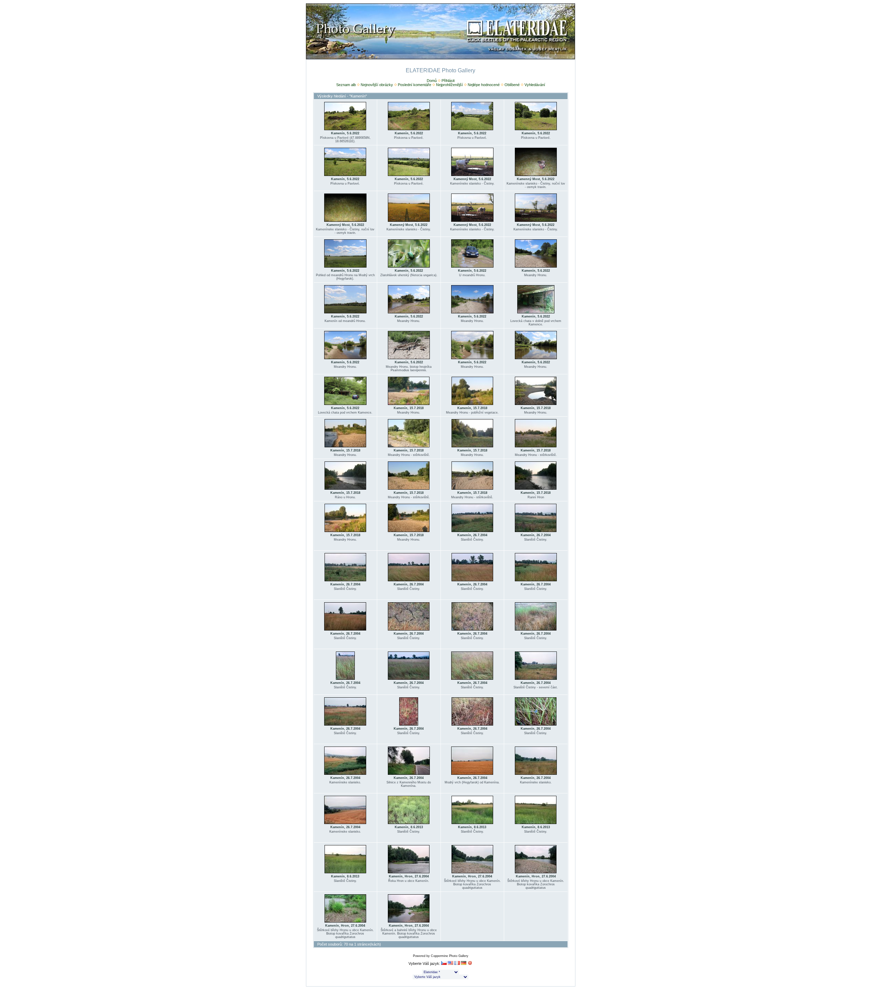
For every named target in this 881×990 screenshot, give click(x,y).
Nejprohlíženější (449, 85)
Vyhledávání (534, 85)
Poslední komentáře (414, 85)
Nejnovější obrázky (377, 85)
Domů (432, 81)
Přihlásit (448, 81)
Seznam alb (346, 85)
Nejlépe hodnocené (484, 85)
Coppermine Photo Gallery (449, 956)
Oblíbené (512, 85)
